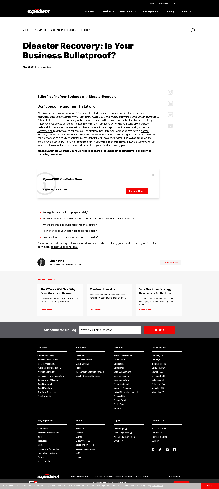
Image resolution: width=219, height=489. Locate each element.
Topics (85, 30)
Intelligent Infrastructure (48, 432)
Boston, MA (157, 372)
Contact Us (186, 11)
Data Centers (127, 11)
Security (117, 408)
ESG (78, 453)
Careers (79, 432)
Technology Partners (47, 453)
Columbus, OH (158, 380)
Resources (42, 441)
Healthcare (81, 355)
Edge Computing (121, 380)
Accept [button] (210, 486)
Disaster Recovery (170, 262)
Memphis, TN (158, 388)
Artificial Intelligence (123, 355)
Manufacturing (82, 364)
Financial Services (84, 359)
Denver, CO (157, 359)
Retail (78, 368)
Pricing (170, 11)
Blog (25, 30)
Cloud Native (119, 359)
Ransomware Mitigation (48, 380)
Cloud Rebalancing (45, 355)
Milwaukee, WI (158, 392)
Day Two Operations (46, 392)
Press (78, 457)
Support (186, 3)
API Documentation (123, 436)
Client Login (119, 428)
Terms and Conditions (80, 476)
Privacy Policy (142, 476)
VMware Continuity (46, 372)
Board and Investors (85, 445)
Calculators (163, 3)
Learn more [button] (157, 486)
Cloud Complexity (45, 384)
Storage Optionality (46, 364)
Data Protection (44, 396)
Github (117, 441)
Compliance (119, 368)
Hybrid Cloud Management (126, 392)
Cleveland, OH (158, 376)
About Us (80, 428)
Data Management (122, 372)
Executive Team (83, 441)
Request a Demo (159, 436)
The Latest (39, 30)
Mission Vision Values (85, 449)
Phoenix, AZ (157, 355)
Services (107, 11)
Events (79, 436)
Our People (42, 428)
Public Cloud (119, 404)
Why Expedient (150, 11)
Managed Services (122, 388)
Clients (40, 445)
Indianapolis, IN (159, 364)
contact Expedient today (64, 246)
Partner (175, 3)
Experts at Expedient (63, 30)
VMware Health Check (47, 359)
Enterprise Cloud (121, 384)
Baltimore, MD (158, 368)
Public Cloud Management (49, 368)
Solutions (89, 11)
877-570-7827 (159, 428)
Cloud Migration (44, 388)
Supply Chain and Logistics (88, 376)
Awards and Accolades (48, 449)
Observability (119, 396)
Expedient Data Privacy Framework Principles (113, 476)
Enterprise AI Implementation (50, 376)
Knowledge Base (122, 432)
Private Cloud (120, 400)
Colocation (119, 364)
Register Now (136, 191)
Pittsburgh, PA (158, 384)
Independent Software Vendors (90, 372)
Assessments (43, 461)
